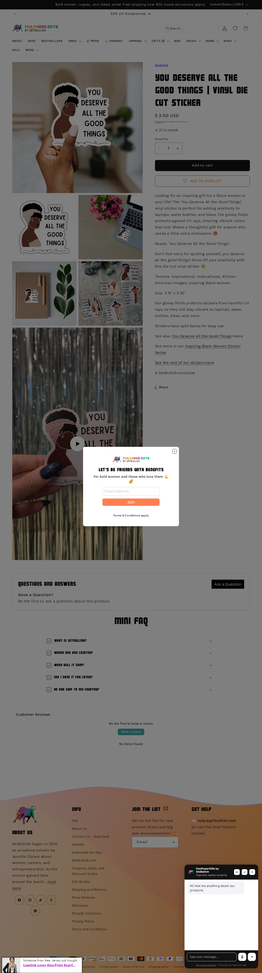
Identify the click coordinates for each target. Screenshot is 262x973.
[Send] (252, 957)
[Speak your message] (242, 957)
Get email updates (206, 965)
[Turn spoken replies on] (237, 872)
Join (131, 502)
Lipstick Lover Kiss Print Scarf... (49, 965)
